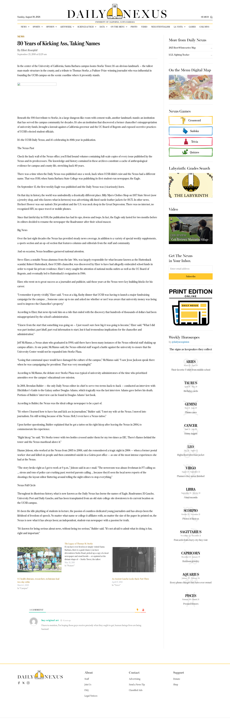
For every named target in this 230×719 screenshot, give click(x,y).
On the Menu (118, 26)
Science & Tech (85, 26)
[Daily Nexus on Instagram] (28, 682)
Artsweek (66, 26)
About (88, 672)
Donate (176, 679)
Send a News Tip (137, 684)
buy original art (50, 620)
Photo (134, 26)
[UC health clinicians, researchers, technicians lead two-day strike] (39, 559)
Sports (36, 26)
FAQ (86, 690)
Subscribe (191, 276)
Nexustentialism (160, 26)
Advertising (134, 679)
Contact (134, 672)
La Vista (178, 26)
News (24, 26)
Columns (204, 26)
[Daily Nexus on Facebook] (18, 682)
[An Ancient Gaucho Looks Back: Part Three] (134, 559)
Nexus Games (180, 111)
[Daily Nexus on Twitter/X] (23, 682)
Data (102, 26)
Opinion (50, 26)
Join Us (87, 684)
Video (144, 26)
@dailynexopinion (180, 342)
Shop (175, 684)
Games (192, 26)
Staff (86, 679)
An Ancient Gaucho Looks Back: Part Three (130, 579)
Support (178, 672)
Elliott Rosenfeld (29, 50)
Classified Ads (135, 690)
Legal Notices (90, 695)
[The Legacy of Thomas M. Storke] (88, 554)
